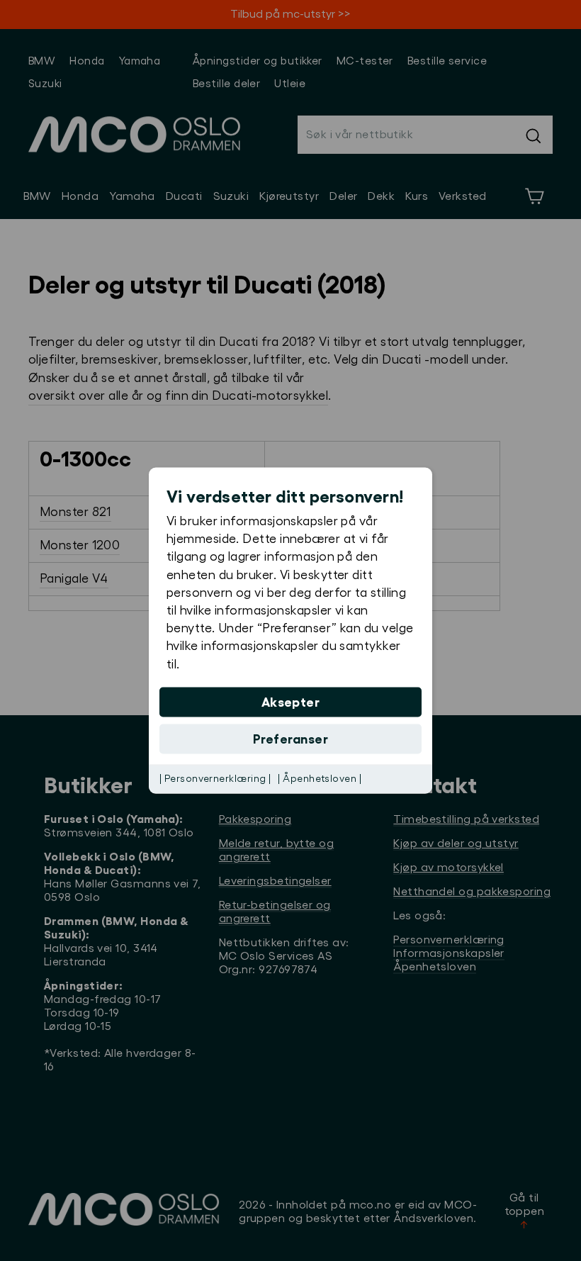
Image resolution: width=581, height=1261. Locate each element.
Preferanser (290, 738)
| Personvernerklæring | (215, 778)
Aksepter (290, 701)
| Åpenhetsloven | (319, 778)
